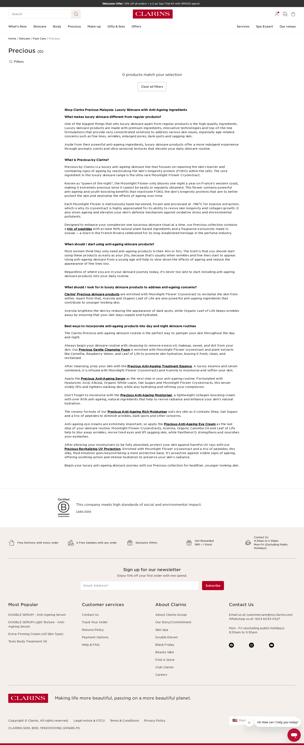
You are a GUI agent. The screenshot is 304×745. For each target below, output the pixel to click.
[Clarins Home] (153, 14)
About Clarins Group (171, 614)
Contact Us (90, 614)
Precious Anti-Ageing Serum (103, 378)
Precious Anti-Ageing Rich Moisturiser (137, 411)
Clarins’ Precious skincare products (92, 294)
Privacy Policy (154, 720)
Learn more (83, 511)
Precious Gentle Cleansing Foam (104, 349)
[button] (41, 605)
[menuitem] (276, 14)
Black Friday (164, 644)
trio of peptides (79, 229)
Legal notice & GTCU (89, 720)
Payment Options (95, 637)
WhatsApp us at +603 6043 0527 (254, 619)
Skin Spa (161, 629)
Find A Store (165, 659)
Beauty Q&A (164, 652)
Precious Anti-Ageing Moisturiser (146, 395)
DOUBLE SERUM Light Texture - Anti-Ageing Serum (36, 624)
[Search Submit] (76, 14)
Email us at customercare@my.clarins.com (261, 614)
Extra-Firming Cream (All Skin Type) (35, 634)
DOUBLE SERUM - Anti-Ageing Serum (37, 614)
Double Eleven (166, 637)
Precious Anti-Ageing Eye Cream (190, 424)
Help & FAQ (90, 644)
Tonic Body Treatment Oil (27, 641)
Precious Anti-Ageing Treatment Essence (159, 366)
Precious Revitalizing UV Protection (93, 449)
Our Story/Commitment (173, 622)
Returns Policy (93, 629)
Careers (161, 674)
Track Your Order (95, 622)
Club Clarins (164, 667)
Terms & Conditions (124, 720)
